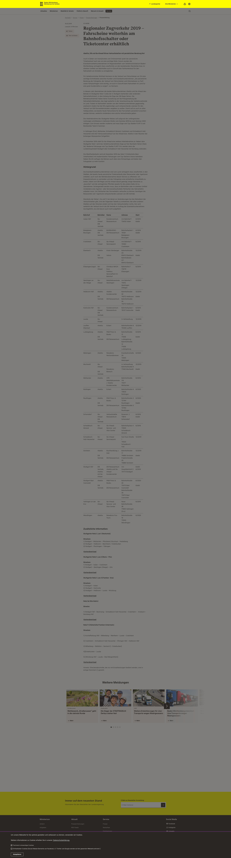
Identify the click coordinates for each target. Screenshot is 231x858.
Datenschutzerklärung (61, 840)
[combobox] (171, 4)
